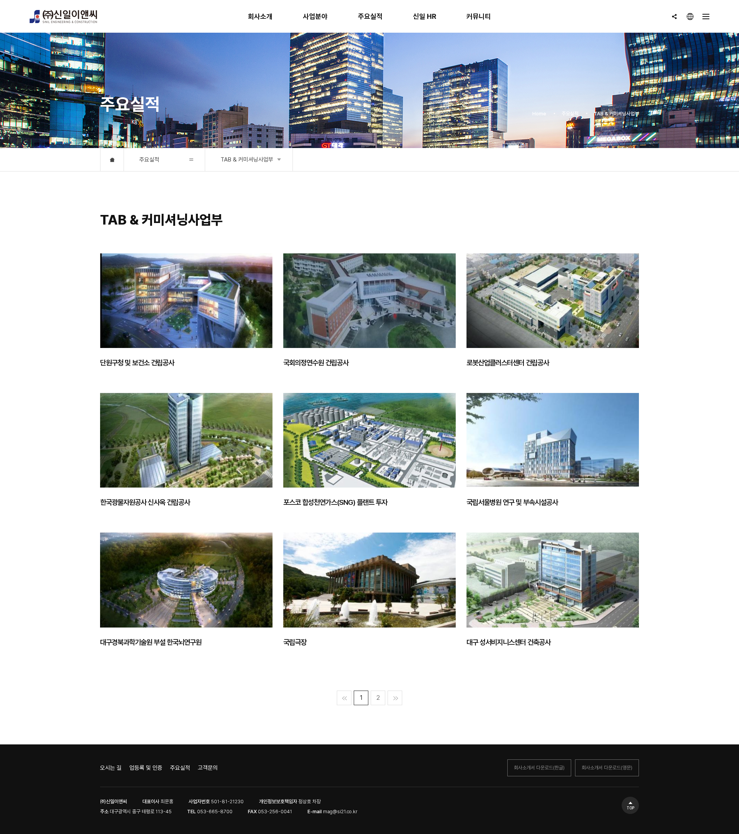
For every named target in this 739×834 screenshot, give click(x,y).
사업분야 (315, 16)
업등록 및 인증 (145, 767)
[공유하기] (674, 16)
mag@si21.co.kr (340, 811)
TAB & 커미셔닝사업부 (247, 159)
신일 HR (424, 16)
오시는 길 (111, 767)
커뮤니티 (478, 16)
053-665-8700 (214, 811)
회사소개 (260, 16)
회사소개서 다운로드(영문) (607, 768)
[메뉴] (705, 16)
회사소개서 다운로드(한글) (539, 768)
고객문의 (208, 767)
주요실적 (370, 16)
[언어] (690, 16)
